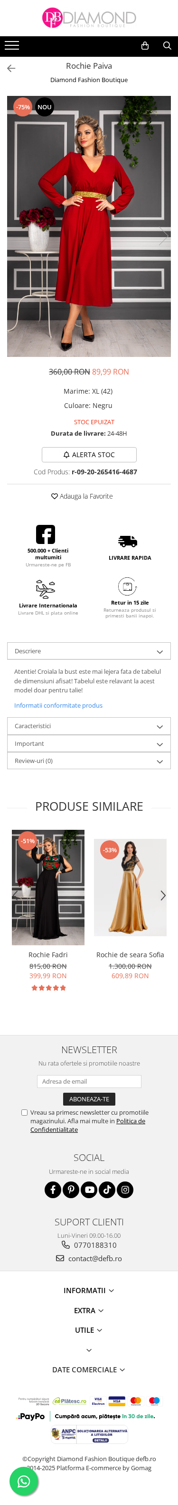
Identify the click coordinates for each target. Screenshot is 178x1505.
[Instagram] (125, 1189)
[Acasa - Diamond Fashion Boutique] (89, 18)
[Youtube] (89, 1189)
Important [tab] (29, 743)
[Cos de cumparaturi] (145, 45)
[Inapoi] (7, 68)
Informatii (86, 1290)
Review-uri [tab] (34, 760)
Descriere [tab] (28, 651)
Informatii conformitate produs (58, 705)
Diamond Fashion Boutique (89, 79)
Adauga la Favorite (85, 496)
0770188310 (94, 1245)
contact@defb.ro (94, 1258)
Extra (85, 1310)
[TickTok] (107, 1189)
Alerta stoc (93, 454)
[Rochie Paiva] (89, 226)
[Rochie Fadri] (48, 887)
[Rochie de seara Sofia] (130, 887)
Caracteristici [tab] (33, 725)
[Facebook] (53, 1189)
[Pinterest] (71, 1189)
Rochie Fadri (48, 954)
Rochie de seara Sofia (130, 954)
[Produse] (13, 48)
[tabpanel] (89, 226)
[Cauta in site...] (167, 45)
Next (163, 236)
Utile (85, 1330)
